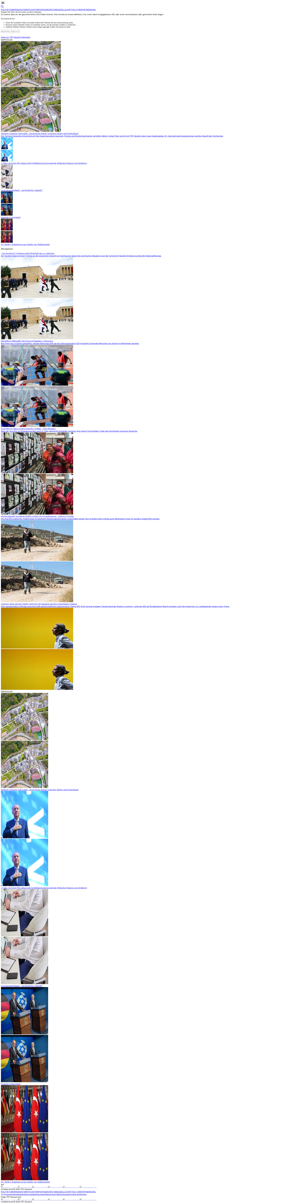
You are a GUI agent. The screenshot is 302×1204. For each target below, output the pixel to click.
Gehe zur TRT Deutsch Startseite (15, 37)
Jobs (22, 1194)
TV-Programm (7, 1194)
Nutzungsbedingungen (34, 1194)
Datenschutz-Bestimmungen (57, 1194)
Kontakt (16, 1194)
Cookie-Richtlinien (78, 1194)
